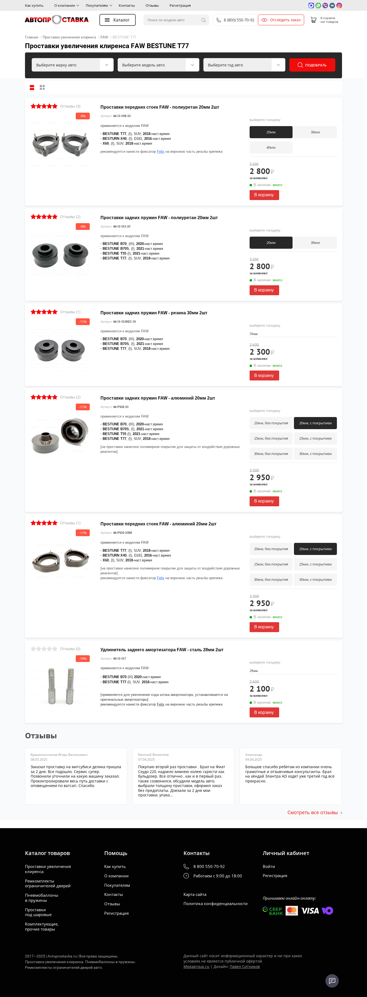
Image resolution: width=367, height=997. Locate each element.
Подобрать (315, 65)
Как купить (34, 5)
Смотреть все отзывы (312, 812)
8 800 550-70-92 (209, 866)
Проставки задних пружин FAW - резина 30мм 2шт (153, 313)
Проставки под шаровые (38, 912)
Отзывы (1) (70, 311)
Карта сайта (195, 894)
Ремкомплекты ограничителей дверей (48, 883)
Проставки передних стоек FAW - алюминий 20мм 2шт (158, 524)
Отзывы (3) (70, 106)
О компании (64, 5)
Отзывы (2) (70, 216)
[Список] (32, 87)
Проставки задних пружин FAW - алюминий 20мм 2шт (157, 398)
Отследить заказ (285, 20)
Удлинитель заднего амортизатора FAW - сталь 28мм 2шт (162, 649)
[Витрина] (42, 87)
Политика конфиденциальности (216, 903)
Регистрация (180, 5)
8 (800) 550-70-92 (239, 20)
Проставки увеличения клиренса (48, 869)
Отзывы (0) (70, 648)
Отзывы (152, 5)
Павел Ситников (245, 966)
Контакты (127, 5)
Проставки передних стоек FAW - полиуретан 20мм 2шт (159, 107)
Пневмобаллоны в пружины (41, 898)
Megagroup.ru (196, 966)
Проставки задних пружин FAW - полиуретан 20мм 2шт (159, 217)
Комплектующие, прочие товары (42, 926)
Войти (269, 866)
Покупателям (97, 5)
